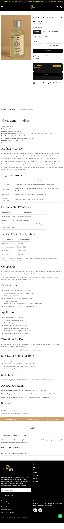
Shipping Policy (6, 510)
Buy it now (47, 51)
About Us (36, 473)
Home (17, 13)
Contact (36, 476)
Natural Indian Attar (28, 13)
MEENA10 (47, 74)
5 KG (47, 36)
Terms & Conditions (7, 512)
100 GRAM (37, 32)
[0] (61, 7)
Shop (35, 470)
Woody (35, 481)
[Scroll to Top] (61, 520)
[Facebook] (35, 510)
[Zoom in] (28, 19)
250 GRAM (46, 32)
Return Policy (5, 507)
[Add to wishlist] (61, 17)
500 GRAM (56, 32)
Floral (35, 478)
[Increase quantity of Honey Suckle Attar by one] (42, 45)
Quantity (35, 41)
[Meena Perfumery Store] (32, 7)
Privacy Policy (5, 504)
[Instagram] (40, 510)
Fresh (35, 484)
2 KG (41, 36)
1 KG (35, 36)
